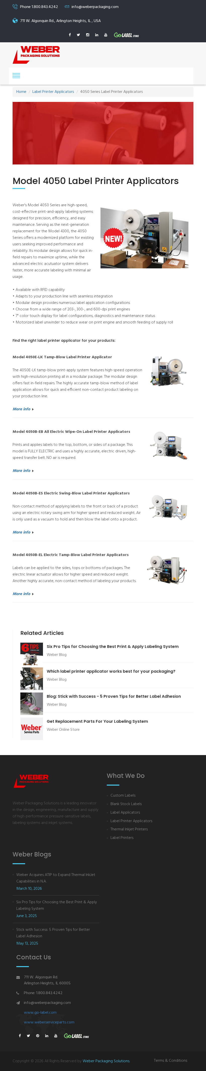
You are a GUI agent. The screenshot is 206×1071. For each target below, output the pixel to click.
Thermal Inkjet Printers (129, 829)
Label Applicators (125, 813)
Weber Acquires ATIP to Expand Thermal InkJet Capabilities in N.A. (55, 878)
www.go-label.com (40, 1013)
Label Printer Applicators (53, 92)
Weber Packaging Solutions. (106, 1061)
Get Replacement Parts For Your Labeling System (97, 721)
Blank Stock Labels (126, 804)
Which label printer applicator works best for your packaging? (111, 671)
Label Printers (122, 838)
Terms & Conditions (170, 1061)
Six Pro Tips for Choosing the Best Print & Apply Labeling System (113, 646)
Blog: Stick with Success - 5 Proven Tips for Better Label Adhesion (114, 696)
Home (21, 92)
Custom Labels (123, 796)
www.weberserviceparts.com (49, 1022)
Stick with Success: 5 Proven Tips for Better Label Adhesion (53, 933)
